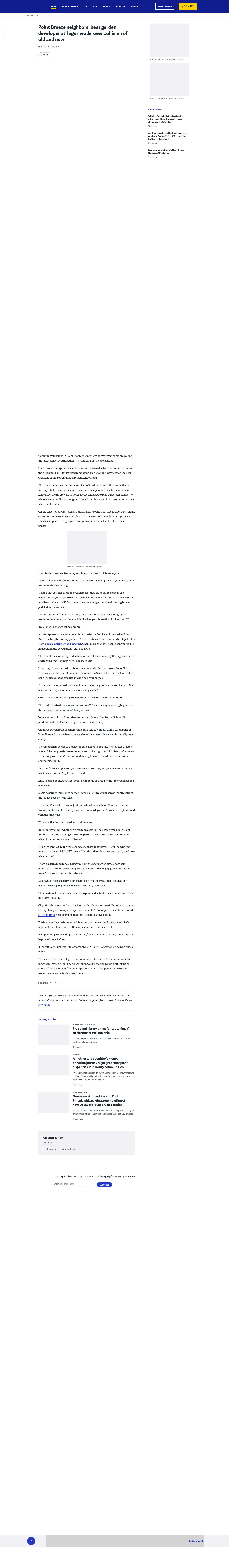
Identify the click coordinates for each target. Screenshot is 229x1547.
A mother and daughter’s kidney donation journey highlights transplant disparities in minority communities (100, 1062)
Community (90, 1024)
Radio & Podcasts (70, 6)
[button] (31, 1541)
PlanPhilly (78, 1024)
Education (120, 6)
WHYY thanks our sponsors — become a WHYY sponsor (84, 566)
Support (135, 6)
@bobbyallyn (51, 1148)
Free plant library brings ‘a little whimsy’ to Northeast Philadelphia (101, 1030)
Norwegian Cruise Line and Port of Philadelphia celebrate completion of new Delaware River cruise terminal (99, 1100)
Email (61, 982)
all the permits (46, 914)
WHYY (34, 6)
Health (76, 1054)
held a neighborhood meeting (63, 644)
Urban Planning (80, 1092)
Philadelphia (33, 15)
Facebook (50, 982)
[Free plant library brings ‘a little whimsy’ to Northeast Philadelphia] (53, 1037)
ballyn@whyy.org (69, 1148)
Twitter (55, 982)
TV (86, 6)
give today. (44, 1005)
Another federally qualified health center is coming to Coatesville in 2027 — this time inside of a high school (167, 136)
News (53, 6)
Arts (95, 6)
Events (106, 6)
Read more (47, 1142)
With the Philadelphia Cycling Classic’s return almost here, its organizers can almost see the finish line (165, 119)
